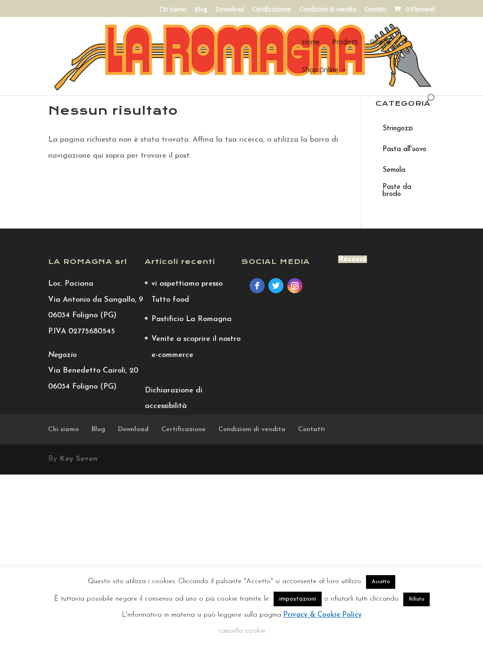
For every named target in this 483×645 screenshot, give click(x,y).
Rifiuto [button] (416, 599)
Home (311, 42)
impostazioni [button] (297, 599)
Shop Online (320, 70)
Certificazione (271, 9)
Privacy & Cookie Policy (322, 615)
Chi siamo (172, 9)
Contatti (375, 9)
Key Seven (78, 459)
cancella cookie (242, 631)
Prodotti (345, 42)
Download (230, 9)
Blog (201, 9)
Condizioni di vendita (328, 9)
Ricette (380, 42)
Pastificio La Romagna (191, 319)
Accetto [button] (381, 582)
